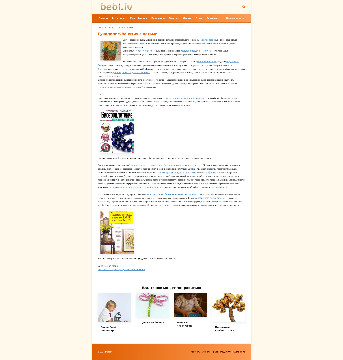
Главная (103, 18)
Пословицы (158, 18)
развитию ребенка (208, 40)
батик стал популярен (210, 198)
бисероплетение (207, 61)
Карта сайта (239, 352)
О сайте (206, 352)
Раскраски (213, 18)
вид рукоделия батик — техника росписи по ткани (175, 194)
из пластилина (219, 187)
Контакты (195, 352)
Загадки (174, 18)
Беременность (235, 18)
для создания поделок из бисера (131, 72)
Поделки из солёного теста (225, 329)
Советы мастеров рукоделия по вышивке (121, 269)
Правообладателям (222, 352)
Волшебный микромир (108, 329)
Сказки (187, 18)
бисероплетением (143, 51)
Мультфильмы (138, 18)
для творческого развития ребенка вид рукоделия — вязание (166, 165)
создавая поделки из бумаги (196, 51)
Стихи (199, 18)
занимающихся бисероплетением (185, 98)
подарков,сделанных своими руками (114, 87)
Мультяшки (119, 18)
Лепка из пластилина (184, 324)
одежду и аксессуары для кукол (177, 172)
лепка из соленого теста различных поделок (134, 187)
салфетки (210, 172)
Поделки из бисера (151, 322)
